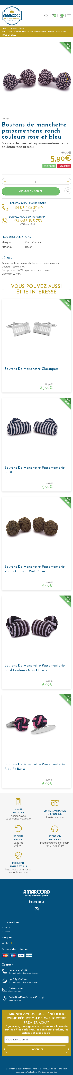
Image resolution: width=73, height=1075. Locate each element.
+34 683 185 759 (23, 980)
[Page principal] (12, 15)
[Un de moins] (5, 181)
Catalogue (17, 28)
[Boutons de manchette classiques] (36, 328)
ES (3, 943)
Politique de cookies (47, 1072)
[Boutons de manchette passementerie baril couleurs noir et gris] (36, 625)
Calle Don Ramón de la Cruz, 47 (26, 998)
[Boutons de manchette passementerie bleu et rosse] (36, 724)
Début (5, 28)
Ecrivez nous (15, 989)
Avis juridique (49, 1069)
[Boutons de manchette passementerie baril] (36, 427)
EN (7, 943)
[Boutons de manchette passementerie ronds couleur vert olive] (36, 526)
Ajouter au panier (30, 191)
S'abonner (36, 1049)
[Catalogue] (69, 15)
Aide (7, 931)
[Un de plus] (68, 181)
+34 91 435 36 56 (23, 971)
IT (17, 943)
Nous (7, 927)
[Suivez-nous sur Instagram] (37, 909)
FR (12, 943)
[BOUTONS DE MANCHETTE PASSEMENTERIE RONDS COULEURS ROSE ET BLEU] (36, 76)
